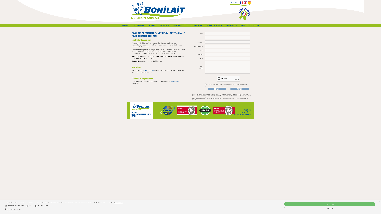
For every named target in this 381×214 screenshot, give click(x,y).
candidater (175, 82)
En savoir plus (118, 202)
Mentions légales (246, 112)
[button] (64, 209)
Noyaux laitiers (197, 25)
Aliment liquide (231, 25)
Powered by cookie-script (11, 212)
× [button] (379, 202)
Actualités (126, 25)
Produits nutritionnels (250, 25)
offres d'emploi (148, 70)
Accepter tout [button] (330, 204)
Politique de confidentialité (242, 115)
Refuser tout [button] (329, 208)
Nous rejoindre (139, 25)
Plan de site (247, 110)
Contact (234, 2)
